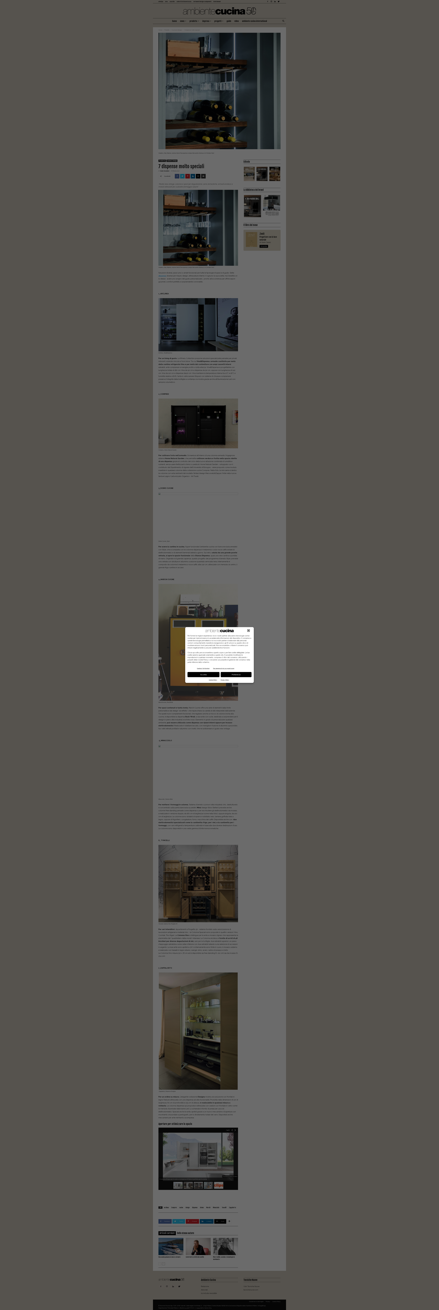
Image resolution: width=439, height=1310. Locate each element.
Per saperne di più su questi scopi (223, 668)
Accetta (203, 675)
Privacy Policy (225, 680)
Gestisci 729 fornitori (203, 668)
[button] (248, 630)
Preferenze (236, 675)
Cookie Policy (213, 680)
